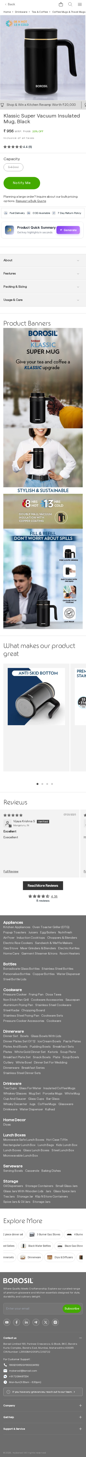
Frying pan (36, 994)
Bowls (24, 1036)
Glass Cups (36, 1098)
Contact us (9, 1338)
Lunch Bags (46, 1145)
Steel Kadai (11, 1010)
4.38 (54, 896)
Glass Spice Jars (64, 1191)
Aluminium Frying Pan (18, 1005)
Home (7, 12)
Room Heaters (70, 953)
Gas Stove (10, 948)
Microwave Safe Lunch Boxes (23, 1139)
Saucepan (72, 999)
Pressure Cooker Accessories (23, 1021)
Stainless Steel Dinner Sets (22, 1073)
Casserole (32, 1170)
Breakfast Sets (63, 1046)
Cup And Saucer (14, 1098)
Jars (48, 1191)
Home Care (11, 953)
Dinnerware (11, 1067)
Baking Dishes (51, 1170)
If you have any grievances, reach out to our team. (42, 1392)
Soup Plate (68, 1052)
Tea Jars (9, 1196)
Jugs (32, 1104)
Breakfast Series (33, 1067)
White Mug (72, 1093)
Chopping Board (33, 1010)
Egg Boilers (48, 932)
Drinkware (21, 12)
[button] (61, 4)
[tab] (37, 784)
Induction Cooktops (31, 937)
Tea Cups (10, 1088)
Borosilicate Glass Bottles (21, 968)
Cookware (54, 1021)
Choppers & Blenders (62, 937)
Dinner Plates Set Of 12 (19, 1041)
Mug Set (35, 1093)
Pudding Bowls (40, 1046)
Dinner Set (10, 1036)
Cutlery (8, 1062)
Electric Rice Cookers (18, 943)
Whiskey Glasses (15, 1093)
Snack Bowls (41, 1057)
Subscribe (72, 1308)
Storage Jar (25, 1196)
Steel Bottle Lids (14, 979)
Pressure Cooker (15, 994)
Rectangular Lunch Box (19, 1145)
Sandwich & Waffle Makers (54, 943)
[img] (13, 815)
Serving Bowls (13, 1170)
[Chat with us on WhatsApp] (51, 4)
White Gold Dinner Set (30, 1052)
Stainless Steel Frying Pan (21, 1015)
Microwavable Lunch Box (20, 1155)
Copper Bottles (43, 974)
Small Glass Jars (67, 1186)
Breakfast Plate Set (17, 1057)
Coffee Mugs (47, 1104)
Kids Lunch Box (66, 1145)
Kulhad (50, 1109)
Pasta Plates (72, 1041)
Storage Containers (39, 1186)
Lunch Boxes (12, 1150)
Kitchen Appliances (16, 927)
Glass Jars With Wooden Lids (23, 1191)
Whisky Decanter (15, 1104)
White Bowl (24, 1062)
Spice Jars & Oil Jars (16, 1201)
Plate (56, 1057)
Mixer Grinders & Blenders (38, 948)
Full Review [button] (11, 871)
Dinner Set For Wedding (50, 1062)
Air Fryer (9, 937)
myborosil (18, 1453)
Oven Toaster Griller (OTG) (50, 927)
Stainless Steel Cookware (53, 1005)
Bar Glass (53, 1098)
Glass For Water (30, 1088)
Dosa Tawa (54, 994)
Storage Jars (41, 1201)
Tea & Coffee (40, 12)
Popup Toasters (14, 932)
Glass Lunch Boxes (36, 1150)
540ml (13, 167)
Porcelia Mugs (52, 1093)
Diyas (7, 1124)
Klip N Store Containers (51, 1196)
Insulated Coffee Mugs (59, 1088)
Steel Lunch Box (63, 1150)
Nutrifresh (65, 932)
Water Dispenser (68, 974)
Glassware (65, 1104)
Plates (7, 1052)
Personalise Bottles (16, 974)
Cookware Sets (52, 1015)
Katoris (53, 1052)
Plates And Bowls (15, 1046)
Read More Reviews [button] (43, 885)
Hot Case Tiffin (57, 1139)
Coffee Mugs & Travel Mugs (69, 12)
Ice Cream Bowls (49, 1041)
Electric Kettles (69, 948)
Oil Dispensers (13, 1186)
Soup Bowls (70, 1057)
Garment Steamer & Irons (39, 953)
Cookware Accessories (47, 999)
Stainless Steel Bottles (57, 968)
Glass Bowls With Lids (46, 1036)
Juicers (33, 932)
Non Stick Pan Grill (16, 999)
